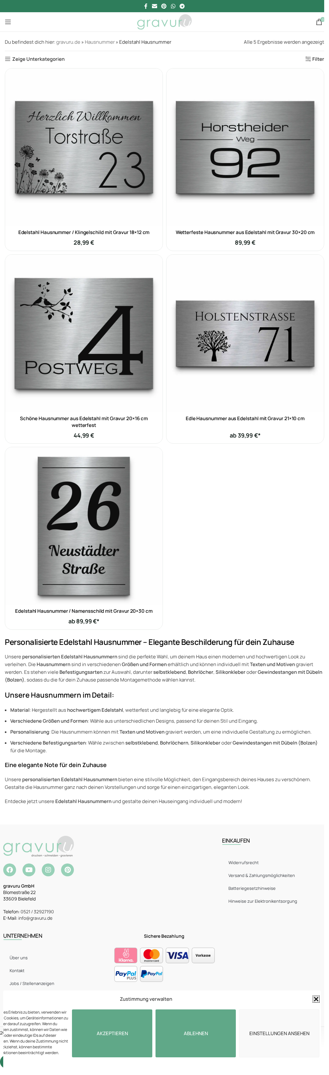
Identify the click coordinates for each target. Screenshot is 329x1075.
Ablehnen (196, 1033)
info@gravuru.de (35, 918)
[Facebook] (9, 869)
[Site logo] (164, 21)
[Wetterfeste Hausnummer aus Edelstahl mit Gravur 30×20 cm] (245, 147)
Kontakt (17, 970)
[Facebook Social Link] (146, 6)
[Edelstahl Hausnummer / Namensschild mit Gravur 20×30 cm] (84, 526)
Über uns (19, 958)
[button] (316, 999)
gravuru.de (68, 42)
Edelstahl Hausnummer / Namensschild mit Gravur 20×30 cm (84, 611)
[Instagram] (48, 869)
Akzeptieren (112, 1033)
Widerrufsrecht (243, 862)
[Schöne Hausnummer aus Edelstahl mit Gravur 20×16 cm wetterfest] (84, 333)
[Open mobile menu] (8, 21)
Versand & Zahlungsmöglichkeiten (261, 875)
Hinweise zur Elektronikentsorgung (262, 901)
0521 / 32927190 (37, 911)
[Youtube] (28, 869)
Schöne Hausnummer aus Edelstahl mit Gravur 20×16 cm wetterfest (83, 422)
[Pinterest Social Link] (164, 6)
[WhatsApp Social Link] (173, 6)
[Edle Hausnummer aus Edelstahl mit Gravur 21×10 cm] (245, 333)
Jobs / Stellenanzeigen (32, 983)
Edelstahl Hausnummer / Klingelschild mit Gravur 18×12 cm (84, 232)
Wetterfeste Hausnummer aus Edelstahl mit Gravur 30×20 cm (245, 232)
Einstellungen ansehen (279, 1033)
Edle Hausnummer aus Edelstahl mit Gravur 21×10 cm (245, 418)
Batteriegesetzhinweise (252, 888)
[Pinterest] (67, 869)
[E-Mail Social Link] (154, 6)
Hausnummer (100, 42)
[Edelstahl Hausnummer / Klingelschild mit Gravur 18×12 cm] (84, 147)
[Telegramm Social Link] (182, 6)
